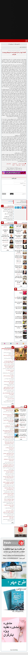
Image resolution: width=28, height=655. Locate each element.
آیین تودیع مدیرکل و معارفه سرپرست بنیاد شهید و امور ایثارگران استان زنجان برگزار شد (8, 442)
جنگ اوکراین (14, 163)
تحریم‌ (13, 165)
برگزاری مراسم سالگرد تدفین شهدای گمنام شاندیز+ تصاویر (8, 497)
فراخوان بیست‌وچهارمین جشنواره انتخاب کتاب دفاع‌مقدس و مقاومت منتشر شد (8, 483)
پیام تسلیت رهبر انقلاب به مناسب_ (20, 47)
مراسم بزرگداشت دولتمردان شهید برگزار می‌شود (8, 517)
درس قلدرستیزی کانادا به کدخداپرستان (9, 448)
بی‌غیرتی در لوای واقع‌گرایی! (8, 216)
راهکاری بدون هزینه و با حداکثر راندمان (8, 376)
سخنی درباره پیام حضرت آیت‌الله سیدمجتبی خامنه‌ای (8, 415)
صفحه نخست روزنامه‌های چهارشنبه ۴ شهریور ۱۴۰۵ (9, 474)
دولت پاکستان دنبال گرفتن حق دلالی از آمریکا (8, 445)
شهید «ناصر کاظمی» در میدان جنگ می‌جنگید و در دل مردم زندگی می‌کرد (8, 500)
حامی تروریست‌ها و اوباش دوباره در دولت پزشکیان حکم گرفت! (7, 208)
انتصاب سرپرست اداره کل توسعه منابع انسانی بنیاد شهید (8, 409)
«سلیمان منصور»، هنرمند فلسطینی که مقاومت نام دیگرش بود (8, 511)
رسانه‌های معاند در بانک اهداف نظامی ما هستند (8, 451)
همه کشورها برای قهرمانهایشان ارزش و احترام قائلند (8, 385)
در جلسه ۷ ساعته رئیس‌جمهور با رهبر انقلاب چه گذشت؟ (8, 480)
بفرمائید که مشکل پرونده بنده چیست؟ (8, 350)
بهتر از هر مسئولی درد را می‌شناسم (9, 370)
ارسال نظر (4, 193)
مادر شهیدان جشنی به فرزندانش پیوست (8, 412)
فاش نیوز (23, 165)
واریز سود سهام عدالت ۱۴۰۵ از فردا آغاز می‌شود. (8, 457)
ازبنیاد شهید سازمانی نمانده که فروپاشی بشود (8, 382)
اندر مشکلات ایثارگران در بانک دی (8, 368)
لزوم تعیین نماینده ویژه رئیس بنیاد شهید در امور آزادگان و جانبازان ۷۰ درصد (8, 396)
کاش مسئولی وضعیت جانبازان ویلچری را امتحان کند (8, 391)
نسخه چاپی (10, 201)
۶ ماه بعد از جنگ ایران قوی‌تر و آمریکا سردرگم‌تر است (8, 219)
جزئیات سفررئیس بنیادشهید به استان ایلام (8, 505)
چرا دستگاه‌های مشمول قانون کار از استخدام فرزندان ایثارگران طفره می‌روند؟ (8, 465)
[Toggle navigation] (26, 41)
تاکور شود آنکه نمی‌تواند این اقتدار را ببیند (9, 379)
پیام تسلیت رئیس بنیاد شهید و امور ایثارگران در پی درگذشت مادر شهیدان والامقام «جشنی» (8, 418)
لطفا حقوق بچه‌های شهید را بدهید (9, 508)
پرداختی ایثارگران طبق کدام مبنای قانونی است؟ (8, 393)
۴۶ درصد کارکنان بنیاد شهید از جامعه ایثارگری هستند (8, 488)
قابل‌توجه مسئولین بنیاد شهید (8, 364)
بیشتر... (20, 286)
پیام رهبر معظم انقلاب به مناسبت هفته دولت (8, 424)
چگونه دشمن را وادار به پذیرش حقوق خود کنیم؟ (8, 211)
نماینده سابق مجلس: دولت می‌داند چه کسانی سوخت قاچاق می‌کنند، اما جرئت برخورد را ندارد (8, 462)
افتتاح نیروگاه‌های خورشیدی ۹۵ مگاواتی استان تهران (8, 514)
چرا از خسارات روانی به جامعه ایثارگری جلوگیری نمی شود (8, 366)
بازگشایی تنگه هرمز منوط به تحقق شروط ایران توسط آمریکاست (8, 440)
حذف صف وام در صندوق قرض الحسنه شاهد (8, 460)
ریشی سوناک (18, 165)
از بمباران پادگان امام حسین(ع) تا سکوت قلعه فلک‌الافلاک (8, 503)
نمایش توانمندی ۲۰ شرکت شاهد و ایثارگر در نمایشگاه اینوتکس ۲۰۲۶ (8, 491)
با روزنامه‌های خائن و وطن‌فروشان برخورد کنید (8, 373)
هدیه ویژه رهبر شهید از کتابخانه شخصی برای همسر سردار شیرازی (8, 485)
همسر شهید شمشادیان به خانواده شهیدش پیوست (8, 468)
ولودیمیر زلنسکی (21, 163)
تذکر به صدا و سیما (10, 398)
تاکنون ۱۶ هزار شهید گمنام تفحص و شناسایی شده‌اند (8, 494)
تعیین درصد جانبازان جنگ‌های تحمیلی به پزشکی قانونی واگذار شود (8, 388)
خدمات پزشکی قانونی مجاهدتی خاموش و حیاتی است (8, 454)
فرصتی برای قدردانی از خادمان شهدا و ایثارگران (8, 353)
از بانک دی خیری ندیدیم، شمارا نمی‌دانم (8, 356)
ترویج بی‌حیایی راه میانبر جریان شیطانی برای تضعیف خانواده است (8, 437)
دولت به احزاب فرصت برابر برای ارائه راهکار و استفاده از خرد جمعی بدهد (8, 477)
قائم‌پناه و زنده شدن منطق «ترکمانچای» (9, 214)
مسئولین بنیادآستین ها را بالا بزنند (8, 359)
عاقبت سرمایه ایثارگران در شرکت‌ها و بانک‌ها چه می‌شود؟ (8, 401)
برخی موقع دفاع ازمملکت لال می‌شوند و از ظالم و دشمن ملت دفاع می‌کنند (8, 362)
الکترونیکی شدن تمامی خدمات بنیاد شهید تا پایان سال (8, 471)
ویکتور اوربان (9, 163)
